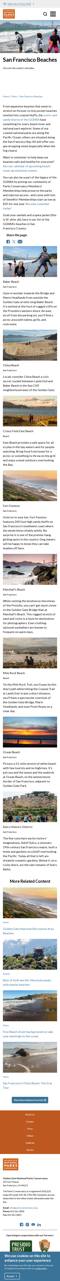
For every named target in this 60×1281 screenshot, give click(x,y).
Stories (30, 1149)
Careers (30, 1121)
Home (6, 96)
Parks (14, 96)
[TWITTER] (14, 241)
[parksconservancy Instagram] (27, 1224)
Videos (30, 1135)
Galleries (30, 1142)
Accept (10, 1276)
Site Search (45, 14)
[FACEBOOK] (8, 241)
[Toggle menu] (53, 14)
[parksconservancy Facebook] (21, 1224)
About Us (30, 1114)
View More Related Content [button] (28, 1100)
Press (30, 1128)
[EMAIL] (20, 241)
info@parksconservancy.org (24, 1207)
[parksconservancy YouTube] (33, 1224)
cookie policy (41, 1268)
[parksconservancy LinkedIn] (39, 1224)
